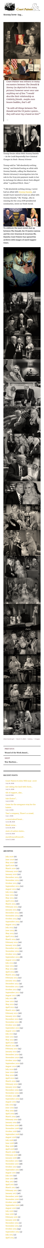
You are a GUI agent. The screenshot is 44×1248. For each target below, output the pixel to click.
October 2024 (11, 919)
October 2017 (11, 1167)
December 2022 (12, 984)
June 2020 (10, 1072)
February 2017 (11, 1190)
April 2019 (10, 1114)
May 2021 (10, 1040)
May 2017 (9, 1181)
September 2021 (12, 1028)
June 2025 (10, 895)
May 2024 (10, 933)
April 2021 (10, 1043)
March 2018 (10, 1152)
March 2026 (11, 868)
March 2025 (11, 904)
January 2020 (11, 1087)
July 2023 (9, 963)
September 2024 (13, 922)
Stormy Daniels (25, 192)
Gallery (30, 739)
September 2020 (13, 1063)
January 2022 (11, 1016)
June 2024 (10, 930)
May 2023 (10, 969)
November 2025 (12, 880)
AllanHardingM (8, 739)
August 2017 (11, 1173)
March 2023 (11, 975)
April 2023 (10, 972)
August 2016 (11, 1208)
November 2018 (12, 1128)
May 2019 (10, 1111)
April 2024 (10, 936)
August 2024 (11, 924)
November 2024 (12, 916)
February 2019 (12, 1119)
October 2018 (11, 1131)
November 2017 (12, 1164)
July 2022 (9, 998)
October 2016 (11, 1202)
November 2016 (12, 1199)
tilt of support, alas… (14, 793)
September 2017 (12, 1170)
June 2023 (10, 966)
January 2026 (11, 874)
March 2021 (10, 1046)
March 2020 (11, 1081)
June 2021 (10, 1037)
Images (37, 739)
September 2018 (12, 1134)
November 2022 (12, 987)
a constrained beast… (14, 819)
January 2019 (11, 1122)
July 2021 (9, 1034)
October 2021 (11, 1025)
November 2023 (12, 951)
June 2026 (10, 859)
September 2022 (13, 992)
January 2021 (11, 1051)
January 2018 (11, 1158)
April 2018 (10, 1149)
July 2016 (9, 1211)
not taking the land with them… (19, 787)
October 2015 (11, 1229)
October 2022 (11, 989)
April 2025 (10, 901)
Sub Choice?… (11, 799)
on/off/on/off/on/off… (15, 837)
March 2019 (10, 1116)
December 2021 (12, 1019)
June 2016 (10, 1214)
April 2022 (10, 1007)
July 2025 (9, 892)
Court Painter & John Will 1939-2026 (21, 781)
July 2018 (9, 1140)
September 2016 (12, 1205)
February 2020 (12, 1084)
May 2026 (10, 862)
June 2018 (10, 1143)
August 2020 (11, 1066)
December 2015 (12, 1223)
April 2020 (10, 1078)
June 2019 (10, 1108)
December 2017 (12, 1161)
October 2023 (11, 954)
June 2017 (10, 1179)
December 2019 (12, 1090)
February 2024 (12, 942)
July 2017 (9, 1176)
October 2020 (11, 1060)
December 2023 (12, 948)
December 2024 (12, 913)
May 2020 (10, 1075)
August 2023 (11, 960)
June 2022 (10, 1001)
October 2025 (11, 883)
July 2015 (9, 1235)
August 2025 (11, 889)
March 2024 (11, 939)
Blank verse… (11, 825)
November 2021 (12, 1022)
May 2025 (10, 898)
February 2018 (12, 1155)
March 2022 (11, 1010)
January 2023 (11, 981)
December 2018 (12, 1125)
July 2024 (9, 927)
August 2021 (11, 1031)
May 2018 (10, 1146)
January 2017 (11, 1193)
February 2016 (12, 1217)
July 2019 (9, 1105)
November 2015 (12, 1226)
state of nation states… (15, 831)
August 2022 (11, 995)
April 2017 (10, 1184)
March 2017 (10, 1187)
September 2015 (12, 1232)
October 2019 (11, 1096)
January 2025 (11, 910)
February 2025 (12, 907)
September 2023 (12, 957)
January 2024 (11, 945)
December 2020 (12, 1054)
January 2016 (11, 1220)
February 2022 (12, 1013)
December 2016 (12, 1196)
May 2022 (10, 1004)
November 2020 (12, 1057)
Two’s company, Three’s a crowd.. (20, 813)
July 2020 (9, 1069)
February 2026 (12, 871)
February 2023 (12, 978)
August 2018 (11, 1137)
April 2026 (10, 865)
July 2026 (10, 857)
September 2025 (13, 886)
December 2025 (12, 877)
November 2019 (12, 1093)
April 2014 (10, 1238)
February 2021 (12, 1049)
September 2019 (12, 1099)
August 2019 (11, 1102)
